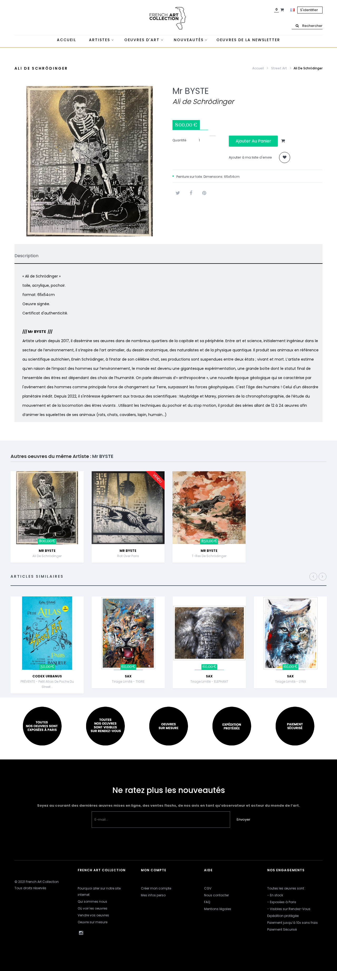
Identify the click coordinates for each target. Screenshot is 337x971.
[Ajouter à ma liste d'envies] (84, 510)
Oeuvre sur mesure (92, 922)
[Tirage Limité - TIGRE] (128, 632)
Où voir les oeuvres (92, 908)
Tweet (177, 193)
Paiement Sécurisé (282, 929)
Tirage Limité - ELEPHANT (209, 681)
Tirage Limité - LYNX (290, 681)
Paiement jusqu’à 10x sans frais (292, 922)
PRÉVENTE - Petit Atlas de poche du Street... (47, 684)
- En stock (275, 895)
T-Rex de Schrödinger (209, 556)
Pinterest (204, 193)
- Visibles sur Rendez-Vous (288, 909)
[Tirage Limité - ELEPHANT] (209, 632)
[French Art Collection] (168, 18)
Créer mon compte (156, 888)
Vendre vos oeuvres (93, 915)
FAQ (207, 902)
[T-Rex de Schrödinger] (209, 507)
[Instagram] (81, 933)
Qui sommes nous (92, 901)
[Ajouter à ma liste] (284, 157)
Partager (191, 193)
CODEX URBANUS (47, 676)
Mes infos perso (153, 895)
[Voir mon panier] (282, 10)
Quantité (179, 140)
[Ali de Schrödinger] (47, 507)
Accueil (258, 68)
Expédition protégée (283, 915)
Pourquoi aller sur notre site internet (99, 891)
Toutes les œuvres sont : (286, 888)
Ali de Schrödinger (47, 556)
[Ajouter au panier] (84, 484)
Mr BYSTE (190, 91)
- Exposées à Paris (281, 902)
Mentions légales (217, 909)
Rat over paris (128, 556)
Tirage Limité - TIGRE (128, 681)
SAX (128, 676)
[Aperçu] (84, 497)
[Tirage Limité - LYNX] (290, 632)
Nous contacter (216, 895)
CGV (207, 888)
